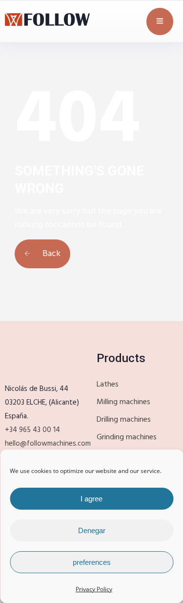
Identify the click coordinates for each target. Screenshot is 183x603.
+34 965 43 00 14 (32, 430)
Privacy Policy (94, 589)
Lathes (108, 384)
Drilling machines (124, 419)
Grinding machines (127, 437)
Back (51, 254)
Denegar (91, 530)
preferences (92, 562)
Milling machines (123, 402)
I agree (91, 499)
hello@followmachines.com (48, 444)
